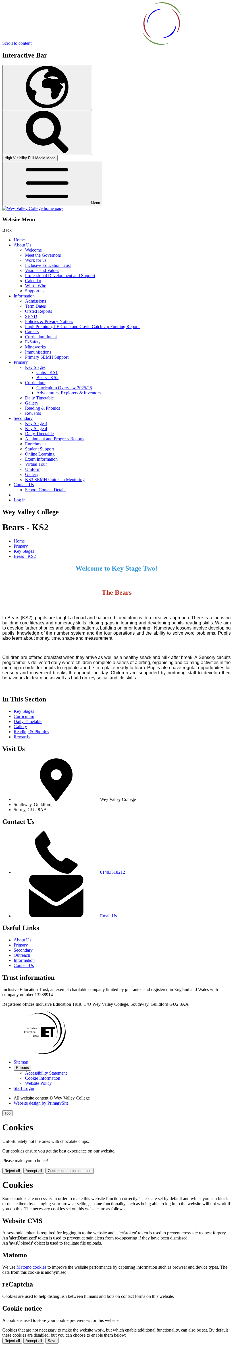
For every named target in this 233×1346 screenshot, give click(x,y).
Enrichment (35, 443)
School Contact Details (45, 489)
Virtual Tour (36, 464)
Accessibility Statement (46, 1073)
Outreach (22, 955)
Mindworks (35, 347)
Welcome (33, 250)
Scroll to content (17, 43)
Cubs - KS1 (47, 372)
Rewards (33, 413)
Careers (32, 331)
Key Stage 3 (36, 423)
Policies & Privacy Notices (49, 321)
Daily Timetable (39, 397)
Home (19, 239)
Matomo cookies (31, 1267)
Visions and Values (42, 270)
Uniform (32, 469)
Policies (22, 1068)
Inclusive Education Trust (48, 265)
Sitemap (21, 1062)
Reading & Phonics (42, 408)
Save (52, 1341)
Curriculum (35, 382)
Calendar (33, 280)
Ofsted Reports (38, 311)
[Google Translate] (47, 87)
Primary (21, 362)
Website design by (41, 1103)
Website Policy (38, 1083)
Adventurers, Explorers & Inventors (68, 392)
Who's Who (35, 285)
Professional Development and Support (60, 275)
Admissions (35, 301)
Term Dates (35, 306)
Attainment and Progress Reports (54, 438)
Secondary (23, 418)
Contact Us (24, 484)
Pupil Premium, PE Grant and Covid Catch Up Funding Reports (82, 326)
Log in (20, 499)
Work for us (35, 260)
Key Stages (35, 367)
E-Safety (33, 341)
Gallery (31, 403)
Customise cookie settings (69, 1171)
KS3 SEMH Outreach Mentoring (55, 479)
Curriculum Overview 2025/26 (64, 387)
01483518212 (112, 872)
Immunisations (38, 352)
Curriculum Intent (41, 336)
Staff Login (24, 1088)
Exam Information (41, 459)
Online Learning (40, 454)
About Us (22, 245)
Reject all (12, 1171)
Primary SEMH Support (46, 357)
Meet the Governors (43, 255)
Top (8, 1113)
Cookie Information (42, 1078)
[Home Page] (32, 208)
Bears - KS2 (47, 377)
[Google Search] (47, 132)
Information (24, 296)
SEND (31, 316)
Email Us (108, 915)
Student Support (39, 448)
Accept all (34, 1171)
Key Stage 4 (36, 428)
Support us (34, 290)
